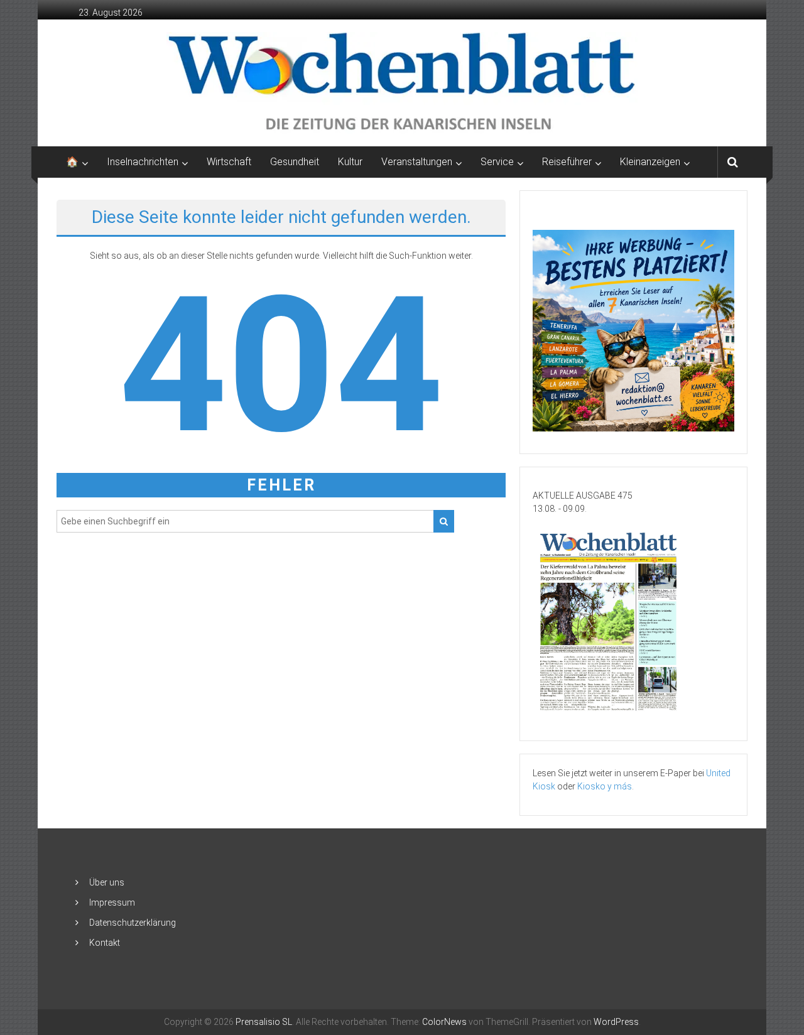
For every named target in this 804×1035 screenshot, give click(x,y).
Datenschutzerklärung (132, 923)
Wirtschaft (229, 162)
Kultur (350, 162)
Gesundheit (294, 162)
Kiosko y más (604, 786)
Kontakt (104, 943)
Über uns (106, 882)
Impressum (112, 902)
